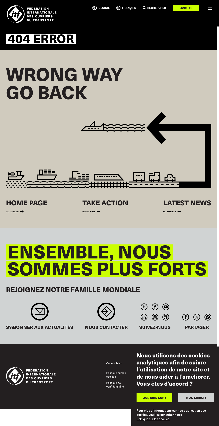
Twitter (144, 306)
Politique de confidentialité (115, 384)
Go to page (12, 211)
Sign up (40, 313)
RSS (165, 317)
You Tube (165, 306)
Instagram (155, 317)
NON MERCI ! (196, 397)
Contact (106, 313)
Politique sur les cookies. (153, 419)
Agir (183, 8)
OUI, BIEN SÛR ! (154, 397)
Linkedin (144, 317)
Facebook (155, 306)
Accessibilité (114, 363)
